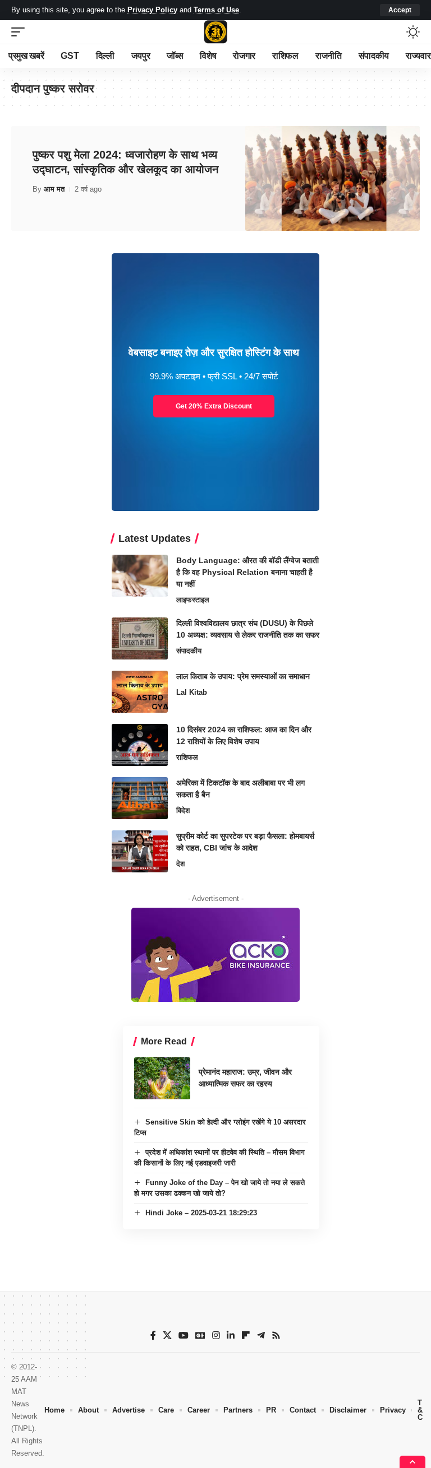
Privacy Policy (152, 10)
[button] (400, 10)
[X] (167, 1335)
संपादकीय (188, 651)
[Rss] (276, 1335)
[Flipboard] (246, 1335)
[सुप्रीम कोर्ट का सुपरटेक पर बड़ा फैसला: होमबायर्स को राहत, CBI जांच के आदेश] (140, 851)
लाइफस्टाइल (192, 600)
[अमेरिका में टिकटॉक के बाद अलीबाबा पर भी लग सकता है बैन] (140, 798)
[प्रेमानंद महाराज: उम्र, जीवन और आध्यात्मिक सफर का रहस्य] (162, 1078)
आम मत (54, 189)
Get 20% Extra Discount (214, 406)
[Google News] (200, 1335)
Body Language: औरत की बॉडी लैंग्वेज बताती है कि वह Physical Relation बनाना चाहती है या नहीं (247, 572)
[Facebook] (153, 1335)
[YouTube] (183, 1335)
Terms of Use (216, 10)
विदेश (183, 810)
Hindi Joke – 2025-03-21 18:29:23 (201, 1213)
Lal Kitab (191, 692)
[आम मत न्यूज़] (215, 32)
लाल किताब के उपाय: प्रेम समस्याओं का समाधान (243, 676)
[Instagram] (216, 1335)
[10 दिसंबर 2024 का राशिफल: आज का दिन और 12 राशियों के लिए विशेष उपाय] (140, 745)
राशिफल (187, 757)
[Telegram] (261, 1335)
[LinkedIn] (230, 1335)
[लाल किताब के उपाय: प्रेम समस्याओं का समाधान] (140, 692)
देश (180, 864)
